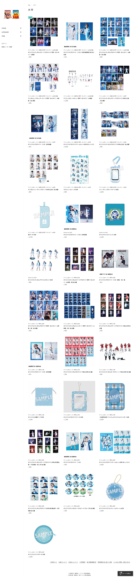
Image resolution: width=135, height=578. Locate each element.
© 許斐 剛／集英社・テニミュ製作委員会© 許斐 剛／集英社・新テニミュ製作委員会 (79, 574)
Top (29, 5)
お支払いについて (73, 562)
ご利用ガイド (53, 562)
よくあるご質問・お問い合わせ (121, 562)
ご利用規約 (82, 562)
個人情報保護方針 (91, 562)
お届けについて (63, 562)
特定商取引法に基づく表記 (105, 562)
